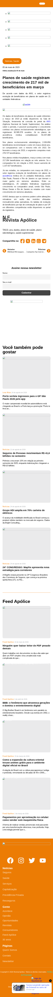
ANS (48, 121)
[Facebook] (10, 860)
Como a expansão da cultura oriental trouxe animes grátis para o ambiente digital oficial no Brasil (24, 763)
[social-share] (22, 241)
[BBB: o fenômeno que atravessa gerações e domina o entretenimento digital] (26, 679)
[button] (49, 3)
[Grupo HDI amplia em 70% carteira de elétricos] (26, 487)
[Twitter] (32, 860)
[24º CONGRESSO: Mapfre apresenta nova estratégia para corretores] (26, 544)
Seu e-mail (7, 282)
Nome (5, 273)
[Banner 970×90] (26, 110)
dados (17, 230)
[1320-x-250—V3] (29, 14)
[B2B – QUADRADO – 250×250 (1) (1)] (26, 302)
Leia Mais (7, 392)
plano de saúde (28, 230)
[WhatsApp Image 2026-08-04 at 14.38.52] (29, 46)
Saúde (16, 61)
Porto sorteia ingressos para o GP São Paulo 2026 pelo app (24, 397)
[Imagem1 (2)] (29, 38)
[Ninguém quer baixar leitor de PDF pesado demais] (26, 622)
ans (11, 230)
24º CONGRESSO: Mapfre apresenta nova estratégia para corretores (26, 568)
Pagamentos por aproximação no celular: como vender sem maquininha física (26, 818)
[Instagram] (21, 860)
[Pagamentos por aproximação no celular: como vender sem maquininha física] (26, 794)
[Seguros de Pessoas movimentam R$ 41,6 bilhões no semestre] (26, 430)
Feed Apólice (8, 642)
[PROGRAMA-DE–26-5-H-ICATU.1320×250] (29, 30)
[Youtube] (42, 860)
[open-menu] (42, 4)
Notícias (8, 61)
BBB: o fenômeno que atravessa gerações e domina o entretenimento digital (26, 704)
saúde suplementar (25, 233)
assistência (7, 176)
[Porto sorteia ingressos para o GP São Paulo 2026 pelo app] (26, 373)
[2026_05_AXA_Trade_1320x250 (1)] (29, 22)
